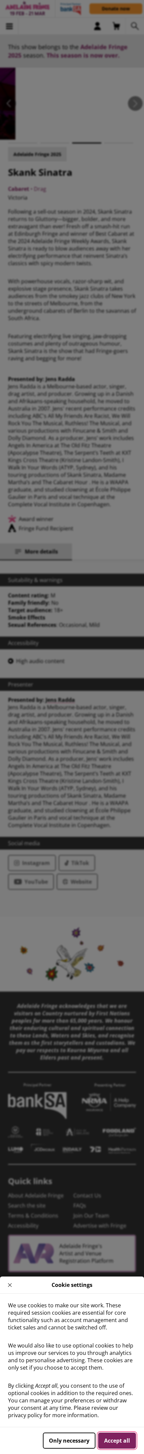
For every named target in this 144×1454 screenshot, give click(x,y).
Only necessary (69, 1440)
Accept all (117, 1440)
